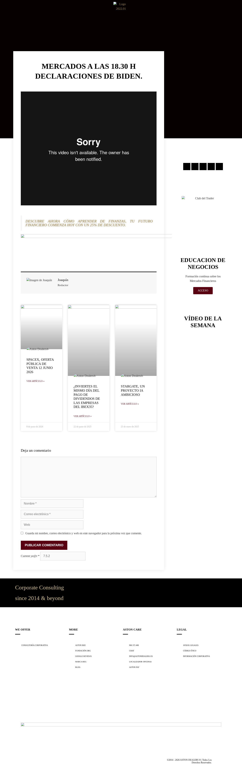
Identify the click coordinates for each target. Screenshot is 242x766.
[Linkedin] (211, 166)
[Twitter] (203, 166)
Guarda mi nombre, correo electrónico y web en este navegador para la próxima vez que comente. (83, 533)
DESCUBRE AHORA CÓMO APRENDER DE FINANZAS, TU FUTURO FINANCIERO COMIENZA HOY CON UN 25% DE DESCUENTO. (89, 223)
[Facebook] (195, 166)
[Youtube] (219, 166)
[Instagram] (186, 166)
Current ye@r (30, 556)
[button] (5, 9)
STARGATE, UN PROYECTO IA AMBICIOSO (133, 390)
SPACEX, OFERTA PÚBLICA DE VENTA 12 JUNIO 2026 (40, 366)
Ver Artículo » (35, 381)
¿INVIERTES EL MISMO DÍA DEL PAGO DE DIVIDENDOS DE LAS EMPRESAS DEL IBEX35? (87, 396)
